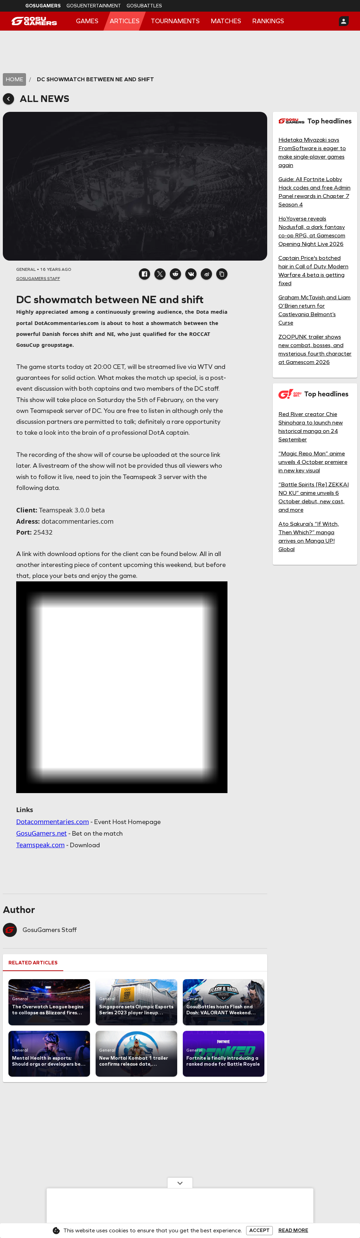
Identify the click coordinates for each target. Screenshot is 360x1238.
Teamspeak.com (40, 844)
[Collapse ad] (180, 1183)
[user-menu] (344, 21)
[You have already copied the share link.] (221, 274)
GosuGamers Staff (49, 930)
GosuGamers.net (41, 833)
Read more (293, 1230)
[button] (144, 274)
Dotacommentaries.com (52, 821)
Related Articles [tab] (33, 963)
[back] (8, 98)
